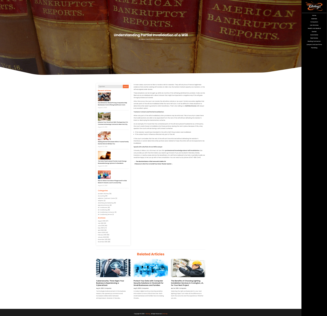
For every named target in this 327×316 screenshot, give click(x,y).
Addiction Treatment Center (106, 198)
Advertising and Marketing (105, 203)
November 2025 (102, 242)
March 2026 (101, 232)
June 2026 (101, 225)
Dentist (314, 32)
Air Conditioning (102, 210)
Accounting (101, 196)
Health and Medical (314, 28)
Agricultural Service (103, 205)
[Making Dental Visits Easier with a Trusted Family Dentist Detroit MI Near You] (104, 135)
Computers (314, 22)
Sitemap (165, 314)
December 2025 (102, 239)
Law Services (314, 25)
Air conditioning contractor (106, 212)
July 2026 (100, 223)
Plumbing (314, 48)
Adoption (100, 200)
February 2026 (102, 235)
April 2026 (101, 230)
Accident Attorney (103, 193)
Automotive (314, 35)
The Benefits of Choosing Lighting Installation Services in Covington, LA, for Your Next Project (187, 283)
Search (126, 86)
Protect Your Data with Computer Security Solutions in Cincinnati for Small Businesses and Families (148, 283)
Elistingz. (148, 314)
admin (143, 39)
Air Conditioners (102, 207)
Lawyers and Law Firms (314, 44)
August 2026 (101, 221)
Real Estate (314, 38)
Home (314, 15)
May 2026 (101, 228)
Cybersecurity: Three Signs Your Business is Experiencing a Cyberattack (110, 283)
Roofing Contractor (314, 41)
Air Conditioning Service (105, 214)
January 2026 (102, 237)
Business (314, 19)
